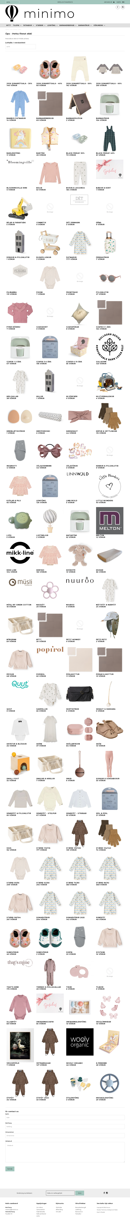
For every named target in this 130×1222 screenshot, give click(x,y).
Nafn (7, 1114)
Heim (7, 29)
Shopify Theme (101, 1210)
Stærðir (39, 25)
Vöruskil (58, 1211)
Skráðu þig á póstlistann (24, 1193)
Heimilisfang (10, 1211)
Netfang (8, 1123)
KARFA (121, 2)
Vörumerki (98, 25)
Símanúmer (9, 1132)
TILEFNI (16, 25)
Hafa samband (41, 1214)
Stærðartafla (40, 1211)
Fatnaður (27, 25)
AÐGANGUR (108, 2)
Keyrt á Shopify (101, 1212)
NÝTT (8, 25)
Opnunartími (40, 1209)
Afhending (59, 1209)
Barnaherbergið (67, 25)
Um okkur (39, 1207)
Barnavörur (83, 25)
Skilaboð (8, 1141)
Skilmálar (59, 1207)
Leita (38, 1216)
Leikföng (51, 25)
